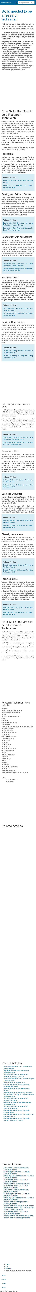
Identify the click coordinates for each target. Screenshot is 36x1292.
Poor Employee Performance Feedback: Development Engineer (16, 1107)
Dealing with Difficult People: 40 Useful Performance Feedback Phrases (18, 224)
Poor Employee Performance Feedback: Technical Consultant (16, 1099)
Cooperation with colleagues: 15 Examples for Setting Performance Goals (18, 270)
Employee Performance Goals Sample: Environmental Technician (16, 1213)
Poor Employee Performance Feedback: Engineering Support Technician (16, 1076)
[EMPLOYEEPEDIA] (8, 2)
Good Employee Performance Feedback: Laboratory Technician (16, 1195)
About (3, 1275)
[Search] (32, 2)
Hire (7, 1267)
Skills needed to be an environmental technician (19, 1206)
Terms (4, 1287)
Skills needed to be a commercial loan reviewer (18, 1216)
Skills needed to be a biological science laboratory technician (16, 1203)
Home (7, 1265)
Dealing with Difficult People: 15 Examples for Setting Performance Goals (18, 229)
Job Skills (8, 1269)
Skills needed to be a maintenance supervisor (18, 1093)
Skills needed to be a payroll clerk (14, 1083)
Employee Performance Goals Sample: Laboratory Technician (16, 1187)
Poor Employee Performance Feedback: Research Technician (16, 1169)
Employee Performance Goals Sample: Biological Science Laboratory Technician (19, 1209)
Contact (4, 1279)
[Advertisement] (18, 90)
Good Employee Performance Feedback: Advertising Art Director (16, 1086)
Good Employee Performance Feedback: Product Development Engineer (16, 1119)
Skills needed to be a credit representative (17, 1218)
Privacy (4, 1283)
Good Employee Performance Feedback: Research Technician (16, 1173)
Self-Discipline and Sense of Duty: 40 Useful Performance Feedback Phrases (18, 438)
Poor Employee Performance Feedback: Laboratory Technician (16, 1191)
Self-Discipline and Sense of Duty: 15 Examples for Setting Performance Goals (18, 443)
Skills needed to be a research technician (17, 14)
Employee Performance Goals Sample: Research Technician (16, 1181)
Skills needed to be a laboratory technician (17, 1184)
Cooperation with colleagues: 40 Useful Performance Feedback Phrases (18, 265)
